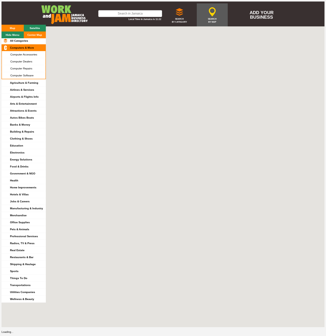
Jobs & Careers (20, 201)
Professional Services (24, 236)
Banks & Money (20, 124)
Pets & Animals (19, 229)
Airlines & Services (22, 89)
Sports (14, 271)
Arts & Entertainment (23, 103)
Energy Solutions (21, 159)
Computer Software (22, 75)
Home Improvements (23, 187)
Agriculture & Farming (24, 82)
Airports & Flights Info (24, 96)
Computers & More (22, 47)
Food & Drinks (19, 166)
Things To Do (18, 278)
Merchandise (18, 215)
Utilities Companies (22, 292)
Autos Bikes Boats (22, 117)
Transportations (20, 285)
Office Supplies (20, 222)
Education (16, 145)
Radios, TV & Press (22, 243)
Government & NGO (22, 173)
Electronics (17, 152)
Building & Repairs (22, 131)
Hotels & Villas (19, 194)
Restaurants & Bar (21, 257)
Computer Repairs (21, 68)
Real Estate (17, 250)
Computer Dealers (21, 61)
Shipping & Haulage (23, 264)
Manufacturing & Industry (26, 208)
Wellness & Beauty (22, 299)
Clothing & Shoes (21, 138)
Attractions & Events (23, 110)
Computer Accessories (23, 54)
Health (14, 180)
